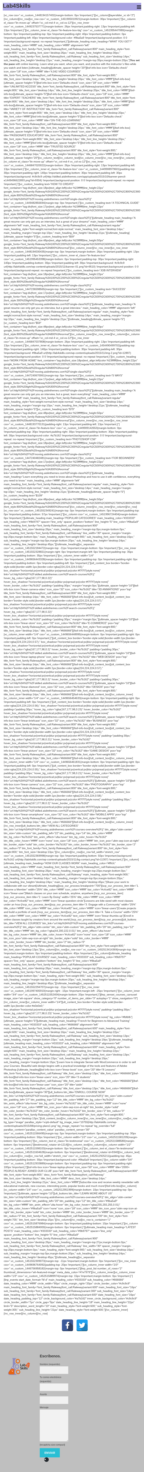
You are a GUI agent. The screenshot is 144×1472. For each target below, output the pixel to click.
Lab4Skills (17, 6)
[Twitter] (82, 1320)
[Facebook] (67, 1320)
